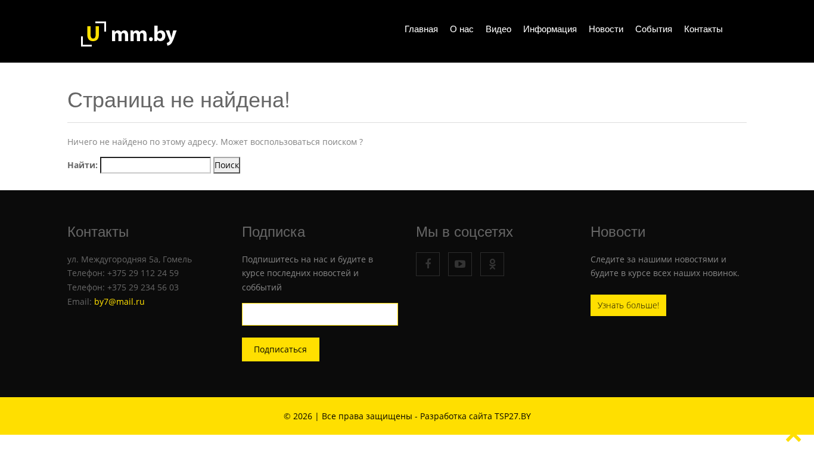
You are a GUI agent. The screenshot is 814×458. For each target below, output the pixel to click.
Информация (550, 29)
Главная (421, 29)
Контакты (703, 29)
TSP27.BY (513, 416)
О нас (462, 29)
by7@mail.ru (119, 301)
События (653, 29)
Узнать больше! (628, 305)
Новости (606, 29)
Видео (498, 29)
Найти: (82, 165)
